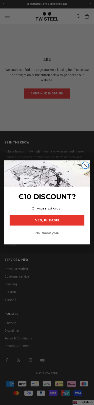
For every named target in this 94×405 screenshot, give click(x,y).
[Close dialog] (85, 165)
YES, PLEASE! (47, 220)
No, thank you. (47, 233)
